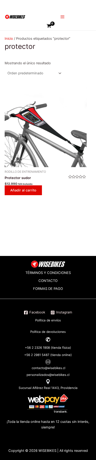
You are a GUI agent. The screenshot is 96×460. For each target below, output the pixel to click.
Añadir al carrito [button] (23, 190)
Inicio (9, 38)
